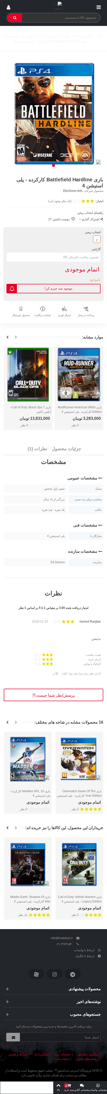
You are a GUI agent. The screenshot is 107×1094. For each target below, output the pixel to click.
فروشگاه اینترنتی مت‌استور (74, 1070)
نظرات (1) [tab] (37, 448)
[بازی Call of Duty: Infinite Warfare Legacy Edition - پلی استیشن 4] (79, 864)
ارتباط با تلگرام (85, 956)
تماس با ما (41, 1054)
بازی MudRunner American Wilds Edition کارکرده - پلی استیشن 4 (80, 410)
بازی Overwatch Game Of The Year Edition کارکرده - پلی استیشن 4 (79, 795)
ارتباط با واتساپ (84, 950)
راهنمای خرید (62, 1054)
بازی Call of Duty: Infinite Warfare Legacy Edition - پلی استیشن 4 (80, 899)
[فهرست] (98, 6)
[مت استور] (53, 6)
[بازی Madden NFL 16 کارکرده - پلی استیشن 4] (28, 759)
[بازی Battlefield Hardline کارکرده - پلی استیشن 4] (53, 113)
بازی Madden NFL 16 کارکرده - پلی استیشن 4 (30, 793)
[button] (53, 165)
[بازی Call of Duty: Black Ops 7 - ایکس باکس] (28, 375)
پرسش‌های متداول (87, 1059)
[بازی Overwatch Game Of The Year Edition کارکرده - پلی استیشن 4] (79, 759)
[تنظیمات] (8, 6)
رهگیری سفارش (88, 1054)
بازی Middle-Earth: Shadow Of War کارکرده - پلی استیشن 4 (30, 899)
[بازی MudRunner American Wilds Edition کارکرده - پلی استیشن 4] (78, 375)
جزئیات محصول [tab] (66, 448)
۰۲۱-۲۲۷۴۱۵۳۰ (64, 944)
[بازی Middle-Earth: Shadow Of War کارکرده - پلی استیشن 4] (28, 864)
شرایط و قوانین (18, 1054)
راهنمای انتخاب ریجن (90, 213)
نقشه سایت (61, 1059)
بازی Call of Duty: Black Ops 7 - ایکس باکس (30, 410)
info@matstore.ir (62, 938)
